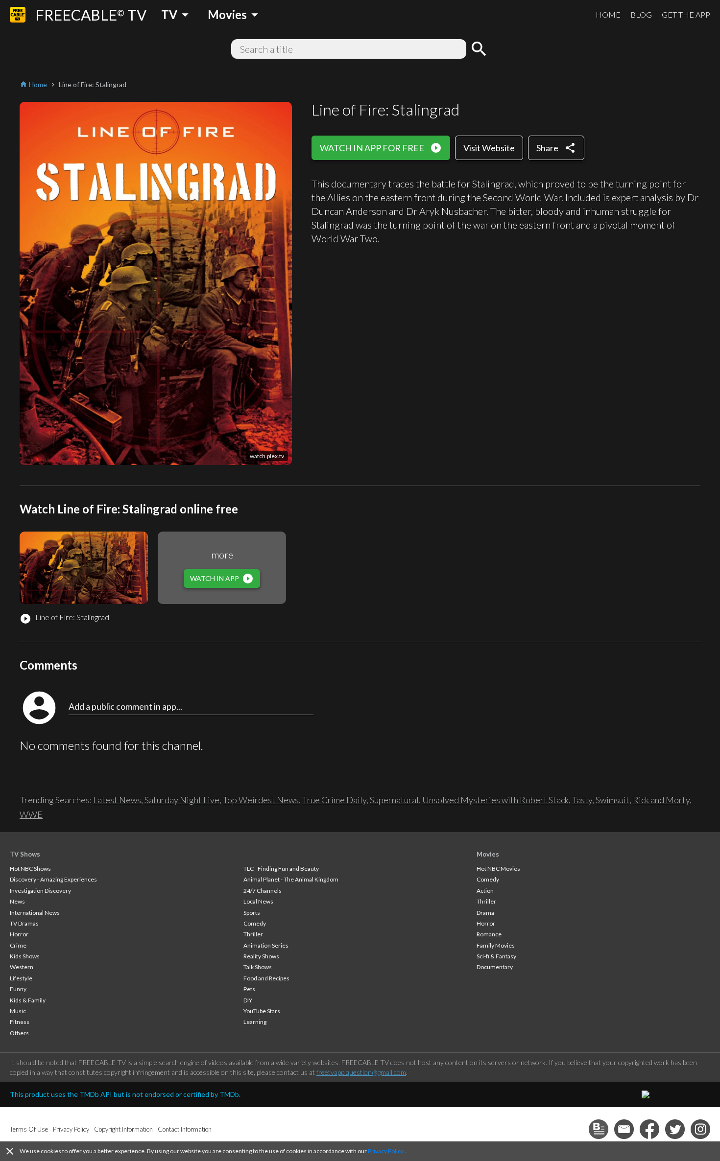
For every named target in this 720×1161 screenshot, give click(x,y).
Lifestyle (21, 978)
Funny (18, 989)
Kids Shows (25, 956)
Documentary (495, 967)
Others (19, 1033)
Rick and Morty (661, 799)
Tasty (582, 799)
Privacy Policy (386, 1151)
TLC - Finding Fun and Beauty (281, 868)
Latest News (117, 799)
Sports (251, 912)
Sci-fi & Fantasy (496, 956)
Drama (485, 912)
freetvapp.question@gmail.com (361, 1072)
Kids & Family (28, 1000)
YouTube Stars (261, 1011)
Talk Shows (257, 967)
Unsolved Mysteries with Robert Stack (495, 799)
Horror (19, 934)
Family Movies (496, 945)
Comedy (254, 923)
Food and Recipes (266, 978)
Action (485, 890)
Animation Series (265, 945)
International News (35, 912)
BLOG (641, 14)
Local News (258, 901)
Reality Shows (261, 956)
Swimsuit (612, 799)
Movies (488, 854)
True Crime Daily (334, 799)
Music (18, 1011)
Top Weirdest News (261, 799)
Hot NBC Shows (30, 868)
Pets (249, 989)
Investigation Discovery (40, 890)
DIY (247, 1000)
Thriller (253, 934)
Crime (18, 945)
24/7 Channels (262, 890)
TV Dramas (24, 923)
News (17, 901)
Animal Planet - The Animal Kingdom (290, 879)
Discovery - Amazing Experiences (53, 879)
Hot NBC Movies (498, 868)
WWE (31, 814)
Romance (489, 934)
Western (21, 967)
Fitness (19, 1021)
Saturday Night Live (181, 799)
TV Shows (25, 854)
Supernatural (394, 799)
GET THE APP (686, 14)
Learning (254, 1021)
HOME (608, 14)
